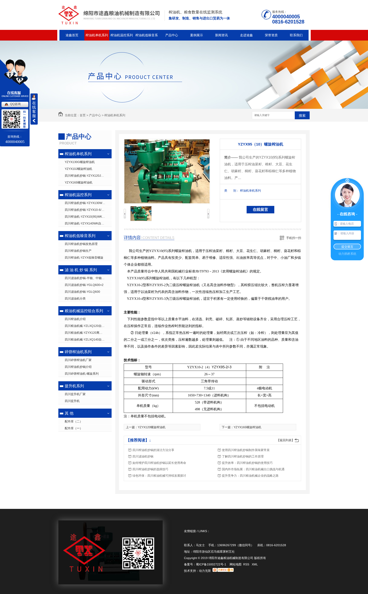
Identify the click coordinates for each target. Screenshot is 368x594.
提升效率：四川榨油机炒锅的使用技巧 (247, 462)
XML (255, 564)
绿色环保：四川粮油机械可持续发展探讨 (159, 475)
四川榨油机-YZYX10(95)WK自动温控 (88, 216)
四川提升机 (72, 401)
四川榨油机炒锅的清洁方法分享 (153, 450)
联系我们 (296, 35)
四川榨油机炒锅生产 (78, 250)
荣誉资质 (271, 35)
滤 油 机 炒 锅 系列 (81, 270)
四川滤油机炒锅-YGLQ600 (82, 291)
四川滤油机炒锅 (142, 456)
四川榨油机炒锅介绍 (78, 366)
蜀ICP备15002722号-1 (211, 564)
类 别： (231, 190)
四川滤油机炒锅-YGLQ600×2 (84, 285)
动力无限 (205, 570)
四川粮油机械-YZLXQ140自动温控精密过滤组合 (88, 339)
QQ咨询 (15, 104)
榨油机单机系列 (97, 35)
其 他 (69, 413)
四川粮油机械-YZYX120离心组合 (86, 332)
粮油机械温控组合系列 (84, 311)
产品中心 (171, 35)
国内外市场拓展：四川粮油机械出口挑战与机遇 (253, 469)
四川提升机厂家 (75, 394)
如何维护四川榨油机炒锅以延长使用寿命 (159, 462)
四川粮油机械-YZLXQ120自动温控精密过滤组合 (88, 326)
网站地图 (236, 564)
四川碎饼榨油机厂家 (78, 360)
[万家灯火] (223, 570)
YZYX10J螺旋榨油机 (78, 168)
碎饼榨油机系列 (78, 352)
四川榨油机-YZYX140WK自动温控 (87, 223)
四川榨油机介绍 (75, 319)
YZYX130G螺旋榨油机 (80, 162)
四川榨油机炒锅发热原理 (81, 244)
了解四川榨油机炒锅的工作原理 (243, 456)
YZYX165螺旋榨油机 (78, 182)
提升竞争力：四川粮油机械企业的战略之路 (250, 475)
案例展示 (196, 35)
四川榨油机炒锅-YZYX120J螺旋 (86, 175)
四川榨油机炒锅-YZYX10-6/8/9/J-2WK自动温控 (88, 209)
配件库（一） (74, 428)
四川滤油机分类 (75, 298)
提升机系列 (74, 386)
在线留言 (260, 209)
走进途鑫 (246, 35)
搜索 (302, 115)
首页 (83, 115)
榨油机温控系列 (122, 35)
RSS (246, 564)
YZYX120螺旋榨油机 (151, 427)
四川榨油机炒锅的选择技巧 (150, 469)
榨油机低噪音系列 (146, 37)
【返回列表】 (286, 440)
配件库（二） (74, 421)
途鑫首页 (72, 35)
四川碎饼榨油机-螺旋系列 (82, 373)
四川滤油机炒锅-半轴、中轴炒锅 (86, 278)
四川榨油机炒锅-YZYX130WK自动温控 (88, 203)
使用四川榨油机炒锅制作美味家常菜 (246, 450)
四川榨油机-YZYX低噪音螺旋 (84, 257)
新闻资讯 (221, 35)
